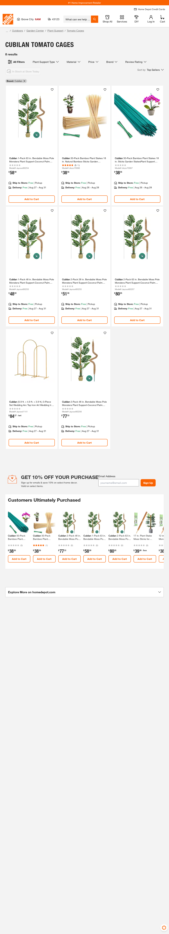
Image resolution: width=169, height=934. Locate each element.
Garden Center (35, 30)
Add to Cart (31, 199)
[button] (150, 69)
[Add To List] (52, 89)
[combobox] (77, 19)
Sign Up (148, 482)
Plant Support (55, 30)
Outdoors (17, 30)
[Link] (31, 145)
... (7, 31)
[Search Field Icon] (94, 19)
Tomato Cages (75, 30)
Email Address (106, 476)
